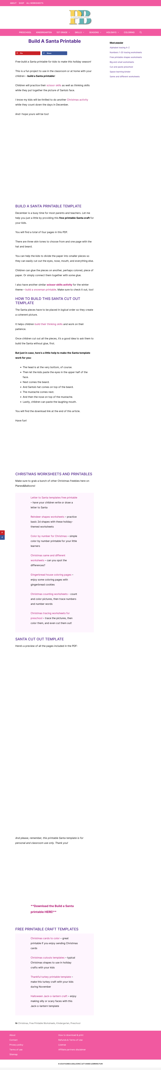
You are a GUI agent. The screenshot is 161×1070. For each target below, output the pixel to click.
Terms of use (15, 1049)
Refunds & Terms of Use (70, 1040)
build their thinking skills (49, 324)
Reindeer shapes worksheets (47, 516)
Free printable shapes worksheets (126, 57)
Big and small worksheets (122, 62)
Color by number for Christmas (49, 536)
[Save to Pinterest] (2, 532)
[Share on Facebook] (2, 537)
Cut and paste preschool (121, 67)
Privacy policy (16, 1045)
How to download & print (70, 1035)
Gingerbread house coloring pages (51, 574)
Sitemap (13, 1054)
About (13, 3)
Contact (13, 1040)
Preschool (25, 32)
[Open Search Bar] (140, 32)
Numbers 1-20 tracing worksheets (126, 52)
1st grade (61, 32)
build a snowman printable (40, 289)
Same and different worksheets (125, 76)
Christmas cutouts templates (47, 957)
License (62, 1045)
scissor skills (54, 85)
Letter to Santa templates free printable (54, 497)
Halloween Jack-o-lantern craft (49, 996)
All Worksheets (34, 3)
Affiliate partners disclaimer (72, 1049)
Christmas (23, 1023)
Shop (21, 3)
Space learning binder (120, 72)
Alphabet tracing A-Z (120, 47)
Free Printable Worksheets (42, 1023)
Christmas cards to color (45, 938)
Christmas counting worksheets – (50, 594)
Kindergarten (44, 32)
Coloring (129, 32)
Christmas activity (77, 99)
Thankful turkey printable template (51, 976)
